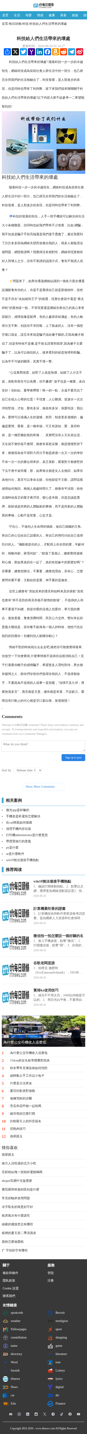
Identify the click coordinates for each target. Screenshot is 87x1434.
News (14, 1387)
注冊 (51, 1280)
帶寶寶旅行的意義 (18, 841)
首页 (5, 15)
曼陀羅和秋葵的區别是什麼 (20, 1189)
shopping (61, 1337)
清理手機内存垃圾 (18, 828)
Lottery (60, 1370)
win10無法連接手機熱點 (22, 860)
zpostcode (16, 1312)
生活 (17, 15)
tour (58, 1362)
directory (16, 1354)
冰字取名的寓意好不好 (17, 1207)
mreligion (61, 1321)
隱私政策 (9, 1280)
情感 (40, 15)
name (13, 1345)
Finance (60, 1403)
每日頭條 (15, 23)
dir (57, 1395)
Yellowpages (18, 1329)
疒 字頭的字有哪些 (15, 1250)
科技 (25, 23)
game (58, 1345)
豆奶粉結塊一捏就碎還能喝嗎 (22, 1172)
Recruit (60, 1312)
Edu (13, 1403)
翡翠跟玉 (8, 1154)
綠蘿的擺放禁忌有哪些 (17, 1224)
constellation (18, 1337)
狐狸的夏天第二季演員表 (19, 1233)
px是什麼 (12, 847)
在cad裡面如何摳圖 (19, 822)
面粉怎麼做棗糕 (13, 1241)
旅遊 (75, 15)
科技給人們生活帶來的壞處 (48, 23)
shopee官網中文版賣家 (17, 1180)
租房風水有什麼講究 (16, 1215)
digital (59, 1387)
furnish (15, 1370)
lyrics (58, 1378)
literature (61, 1354)
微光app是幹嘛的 (17, 810)
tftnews (15, 1378)
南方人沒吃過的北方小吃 (19, 1163)
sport (58, 1329)
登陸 (51, 1273)
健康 (52, 15)
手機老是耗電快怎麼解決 (23, 816)
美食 (63, 15)
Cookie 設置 (11, 1288)
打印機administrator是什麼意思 (27, 835)
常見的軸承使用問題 (16, 1198)
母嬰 (28, 15)
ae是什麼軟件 (15, 853)
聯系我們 (9, 1296)
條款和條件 (10, 1273)
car (12, 1395)
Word (14, 1362)
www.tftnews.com (45, 1428)
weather (15, 1321)
